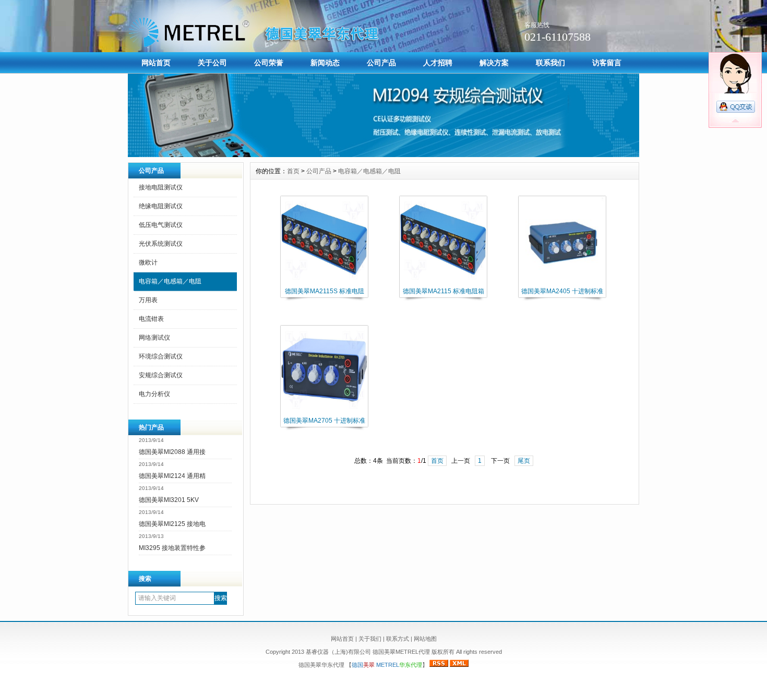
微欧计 (148, 262)
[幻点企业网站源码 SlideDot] (383, 154)
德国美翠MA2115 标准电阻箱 (443, 291)
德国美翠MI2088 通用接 (172, 452)
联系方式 (397, 639)
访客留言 (606, 62)
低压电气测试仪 (161, 225)
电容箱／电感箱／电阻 (170, 281)
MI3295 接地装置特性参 (172, 548)
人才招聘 (437, 62)
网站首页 (156, 62)
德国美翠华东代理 (322, 665)
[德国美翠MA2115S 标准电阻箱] (324, 282)
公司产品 (381, 62)
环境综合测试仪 (161, 356)
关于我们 (369, 639)
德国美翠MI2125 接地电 (172, 524)
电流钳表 (151, 318)
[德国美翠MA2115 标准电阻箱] (443, 282)
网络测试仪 (154, 337)
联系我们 (550, 62)
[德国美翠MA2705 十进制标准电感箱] (324, 412)
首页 (293, 171)
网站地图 (425, 639)
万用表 (148, 300)
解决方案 (494, 62)
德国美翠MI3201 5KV (169, 500)
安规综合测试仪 (161, 375)
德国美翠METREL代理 (401, 652)
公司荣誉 (268, 62)
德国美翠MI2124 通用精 (172, 476)
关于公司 (212, 62)
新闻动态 (325, 62)
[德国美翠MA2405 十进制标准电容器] (562, 282)
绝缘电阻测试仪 (161, 206)
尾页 (524, 460)
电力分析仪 (154, 394)
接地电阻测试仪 (161, 187)
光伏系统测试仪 (161, 243)
